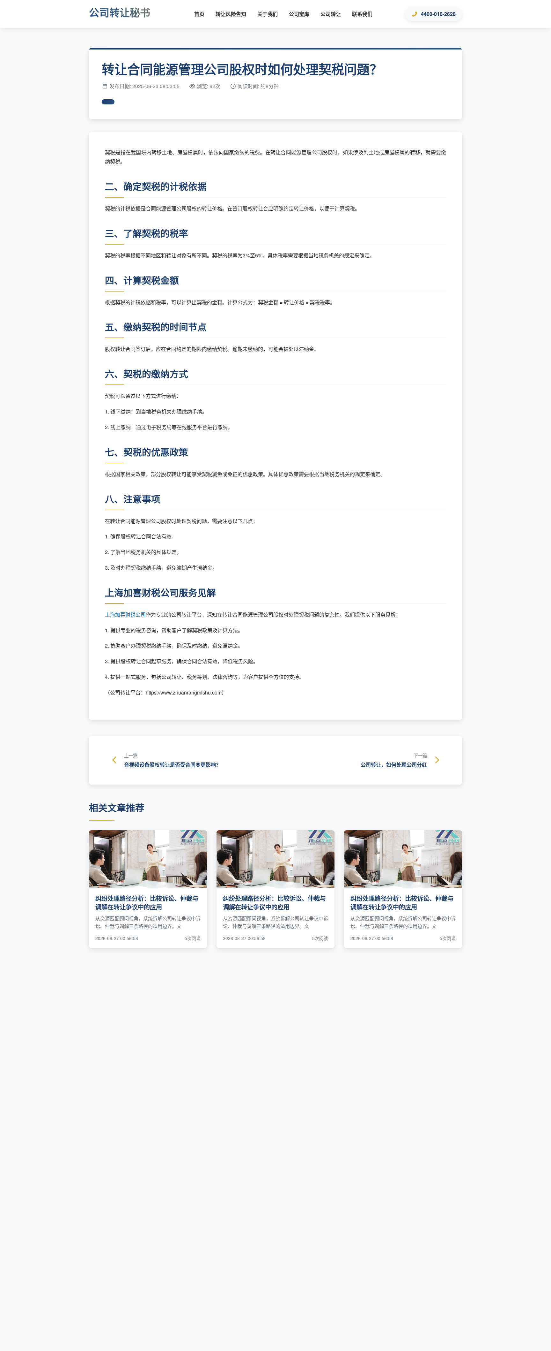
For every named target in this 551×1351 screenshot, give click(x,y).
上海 (110, 614)
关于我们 (267, 14)
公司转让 (330, 14)
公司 (141, 614)
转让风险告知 (231, 14)
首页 (199, 14)
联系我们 (362, 14)
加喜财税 (125, 614)
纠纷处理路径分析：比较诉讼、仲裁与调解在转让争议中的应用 (146, 902)
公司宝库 (299, 14)
